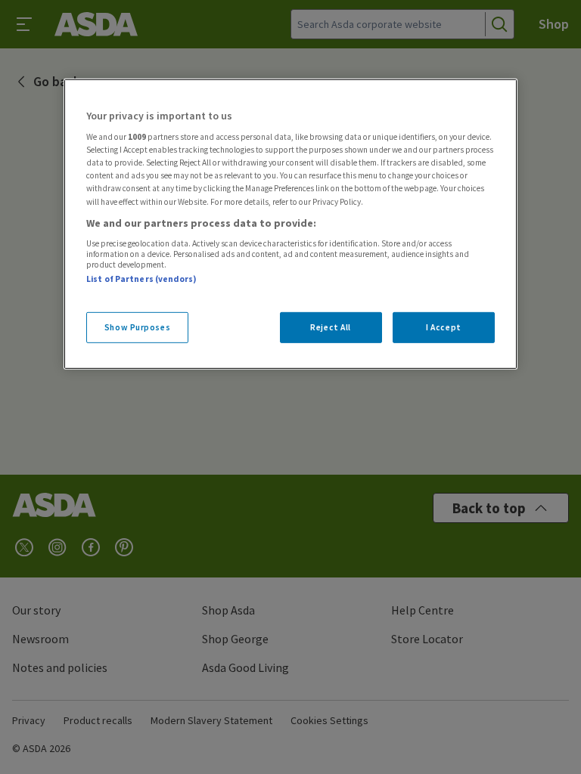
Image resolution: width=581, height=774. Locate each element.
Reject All (330, 326)
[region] (290, 224)
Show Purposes (137, 326)
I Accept (443, 326)
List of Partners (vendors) (141, 279)
